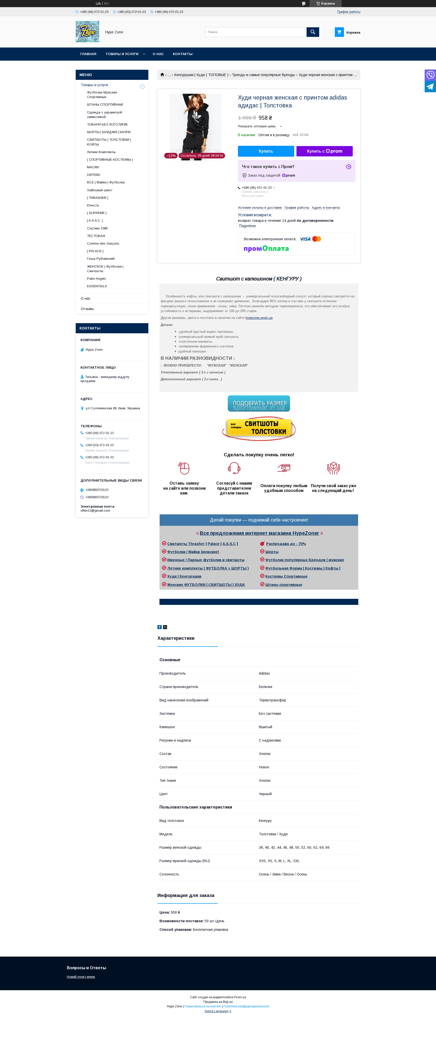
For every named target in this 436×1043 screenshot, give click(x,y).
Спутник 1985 (97, 228)
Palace (214, 544)
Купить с (316, 151)
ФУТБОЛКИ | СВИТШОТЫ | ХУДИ (215, 585)
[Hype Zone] (87, 41)
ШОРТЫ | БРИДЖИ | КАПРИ (108, 132)
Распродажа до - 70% (286, 544)
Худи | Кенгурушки (184, 576)
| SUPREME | (96, 213)
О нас (158, 54)
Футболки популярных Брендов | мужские (304, 560)
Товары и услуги (122, 54)
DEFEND (93, 175)
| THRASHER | (97, 198)
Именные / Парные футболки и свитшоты (205, 560)
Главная (88, 54)
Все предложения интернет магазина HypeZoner (259, 533)
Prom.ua (240, 997)
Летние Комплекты (101, 152)
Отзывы (87, 309)
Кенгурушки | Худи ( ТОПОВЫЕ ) (201, 75)
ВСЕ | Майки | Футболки (106, 182)
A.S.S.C (229, 544)
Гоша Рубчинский (101, 258)
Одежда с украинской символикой (104, 114)
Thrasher (196, 544)
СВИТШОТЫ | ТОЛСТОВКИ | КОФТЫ (109, 142)
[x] (165, 628)
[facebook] (159, 628)
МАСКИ (93, 167)
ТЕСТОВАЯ (96, 236)
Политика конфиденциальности (246, 1006)
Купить (266, 151)
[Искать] (313, 32)
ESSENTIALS (97, 286)
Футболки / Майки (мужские (192, 552)
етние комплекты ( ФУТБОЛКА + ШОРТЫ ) (209, 568)
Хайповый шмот (99, 190)
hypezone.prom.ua (259, 318)
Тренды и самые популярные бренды (263, 75)
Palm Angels (96, 278)
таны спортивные (285, 585)
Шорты (272, 552)
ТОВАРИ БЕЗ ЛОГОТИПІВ (107, 124)
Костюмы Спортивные (286, 576)
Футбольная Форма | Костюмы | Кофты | (302, 568)
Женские (175, 585)
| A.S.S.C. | (95, 220)
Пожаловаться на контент (202, 1006)
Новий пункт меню (81, 977)
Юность (93, 205)
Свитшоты (177, 544)
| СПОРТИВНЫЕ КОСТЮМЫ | (110, 159)
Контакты (183, 54)
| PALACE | (95, 251)
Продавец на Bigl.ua (218, 1002)
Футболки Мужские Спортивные (102, 94)
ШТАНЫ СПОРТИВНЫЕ (105, 104)
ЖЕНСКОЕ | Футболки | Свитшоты (105, 269)
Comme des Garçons (103, 243)
